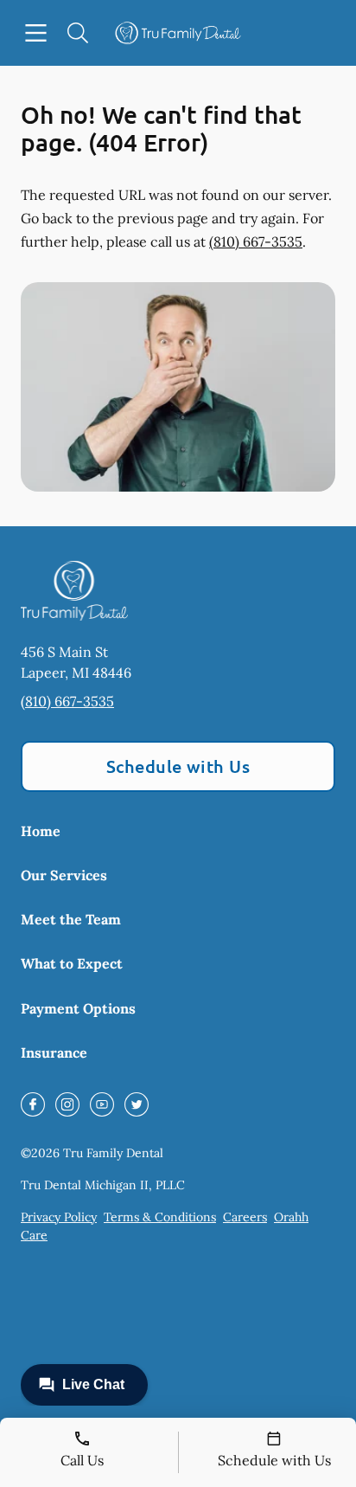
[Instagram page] (67, 1104)
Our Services (64, 875)
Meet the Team (71, 919)
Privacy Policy (59, 1217)
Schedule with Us (178, 766)
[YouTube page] (102, 1104)
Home (40, 831)
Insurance (54, 1052)
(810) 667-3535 (255, 241)
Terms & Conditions (160, 1217)
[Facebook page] (33, 1104)
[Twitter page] (136, 1104)
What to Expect (72, 963)
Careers (245, 1217)
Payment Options (78, 1008)
